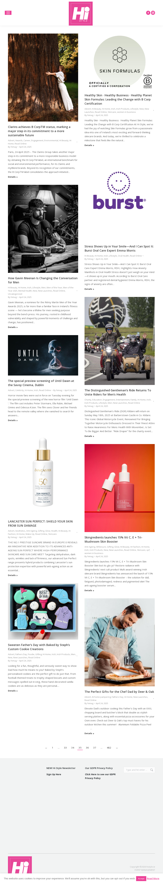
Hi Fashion (135, 546)
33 (65, 747)
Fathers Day (21, 654)
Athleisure (101, 546)
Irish (113, 108)
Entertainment (123, 399)
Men (43, 287)
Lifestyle (134, 108)
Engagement (37, 140)
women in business (126, 112)
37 (94, 747)
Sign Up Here (53, 774)
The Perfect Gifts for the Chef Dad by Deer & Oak (119, 692)
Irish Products (122, 108)
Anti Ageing (31, 530)
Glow (47, 530)
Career (27, 140)
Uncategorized (15, 293)
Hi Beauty (63, 140)
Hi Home (106, 108)
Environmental (51, 140)
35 (80, 747)
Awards (19, 140)
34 (72, 747)
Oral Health (123, 255)
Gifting (41, 530)
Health (54, 530)
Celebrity (19, 390)
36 (87, 747)
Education (97, 399)
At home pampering (101, 696)
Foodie (31, 654)
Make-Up (30, 534)
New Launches (45, 290)
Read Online (21, 143)
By (12, 146)
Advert (11, 140)
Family (134, 399)
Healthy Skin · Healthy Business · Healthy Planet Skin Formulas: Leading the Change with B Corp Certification (118, 99)
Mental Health (25, 290)
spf (148, 550)
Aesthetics (20, 530)
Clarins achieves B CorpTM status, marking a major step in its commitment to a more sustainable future (39, 131)
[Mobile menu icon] (8, 13)
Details (12, 177)
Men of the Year (54, 287)
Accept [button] (141, 878)
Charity (88, 399)
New (141, 108)
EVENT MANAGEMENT (145, 869)
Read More (153, 878)
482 (109, 747)
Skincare (112, 112)
